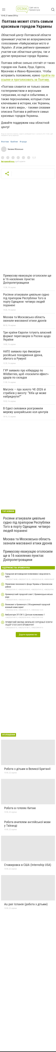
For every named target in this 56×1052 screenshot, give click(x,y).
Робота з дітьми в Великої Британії (27, 769)
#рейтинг (14, 142)
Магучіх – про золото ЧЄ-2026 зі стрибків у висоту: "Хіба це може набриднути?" (24, 393)
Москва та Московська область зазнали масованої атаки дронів (24, 319)
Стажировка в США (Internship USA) (27, 865)
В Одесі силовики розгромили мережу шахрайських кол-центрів (25, 410)
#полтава (5, 142)
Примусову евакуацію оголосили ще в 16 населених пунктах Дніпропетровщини (27, 279)
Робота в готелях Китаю (20, 808)
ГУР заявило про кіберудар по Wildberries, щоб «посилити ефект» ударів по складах (26, 374)
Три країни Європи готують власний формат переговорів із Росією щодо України (27, 336)
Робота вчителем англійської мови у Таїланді (27, 823)
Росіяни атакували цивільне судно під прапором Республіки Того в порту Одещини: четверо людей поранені (26, 300)
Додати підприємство (28, 634)
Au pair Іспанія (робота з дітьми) (26, 904)
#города (23, 142)
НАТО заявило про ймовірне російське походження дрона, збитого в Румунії (23, 355)
